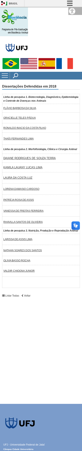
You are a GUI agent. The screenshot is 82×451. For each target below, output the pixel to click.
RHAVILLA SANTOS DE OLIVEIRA (23, 222)
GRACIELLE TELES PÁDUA (19, 117)
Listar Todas (12, 295)
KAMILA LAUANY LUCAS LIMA (22, 167)
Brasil (13, 3)
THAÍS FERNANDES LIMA (18, 138)
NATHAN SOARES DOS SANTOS (22, 250)
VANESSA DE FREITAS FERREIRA (23, 210)
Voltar (26, 295)
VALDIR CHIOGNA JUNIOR (19, 270)
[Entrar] (3, 3)
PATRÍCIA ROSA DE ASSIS (18, 199)
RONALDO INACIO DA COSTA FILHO (24, 127)
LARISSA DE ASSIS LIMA (17, 239)
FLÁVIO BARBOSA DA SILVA (19, 108)
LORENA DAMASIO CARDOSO (21, 189)
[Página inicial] (14, 35)
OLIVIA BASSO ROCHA (16, 260)
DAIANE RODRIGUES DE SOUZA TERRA (29, 158)
